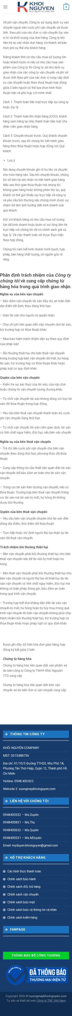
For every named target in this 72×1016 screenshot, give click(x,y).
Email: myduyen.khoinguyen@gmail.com (30, 845)
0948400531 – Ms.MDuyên (22, 838)
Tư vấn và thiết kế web (21, 1000)
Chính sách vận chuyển (23, 894)
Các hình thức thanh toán (24, 871)
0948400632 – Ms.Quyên (21, 830)
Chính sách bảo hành (21, 879)
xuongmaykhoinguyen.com (48, 996)
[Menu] (5, 7)
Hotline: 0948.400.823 (18, 781)
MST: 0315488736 (16, 756)
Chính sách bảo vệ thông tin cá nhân (32, 910)
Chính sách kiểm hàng (22, 917)
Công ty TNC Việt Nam (51, 1000)
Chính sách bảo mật (21, 902)
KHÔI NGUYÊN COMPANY (21, 748)
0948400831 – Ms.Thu (19, 822)
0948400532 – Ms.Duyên (21, 815)
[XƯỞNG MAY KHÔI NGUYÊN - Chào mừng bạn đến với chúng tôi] (36, 7)
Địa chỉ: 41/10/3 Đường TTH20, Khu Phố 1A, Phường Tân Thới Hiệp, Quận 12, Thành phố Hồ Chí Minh (35, 768)
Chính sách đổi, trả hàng (23, 887)
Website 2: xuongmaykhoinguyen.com (29, 789)
